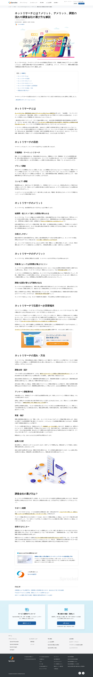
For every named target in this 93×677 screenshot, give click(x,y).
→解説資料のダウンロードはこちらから (25, 99)
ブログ (40, 661)
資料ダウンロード (27, 623)
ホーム (10, 635)
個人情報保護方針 (57, 659)
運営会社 (56, 668)
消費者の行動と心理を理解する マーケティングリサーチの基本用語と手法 (53, 556)
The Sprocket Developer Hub (31, 659)
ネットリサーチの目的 (23, 78)
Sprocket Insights (13, 647)
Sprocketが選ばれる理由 (53, 644)
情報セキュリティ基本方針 (58, 666)
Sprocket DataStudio (14, 644)
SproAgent (12, 649)
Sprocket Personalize (14, 641)
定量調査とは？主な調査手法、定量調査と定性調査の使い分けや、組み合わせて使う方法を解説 (39, 590)
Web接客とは (41, 659)
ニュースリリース (73, 647)
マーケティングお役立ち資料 (78, 1)
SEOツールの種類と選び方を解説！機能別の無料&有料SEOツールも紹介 (33, 595)
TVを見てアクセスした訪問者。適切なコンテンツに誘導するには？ (32, 592)
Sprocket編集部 (32, 574)
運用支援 (32, 641)
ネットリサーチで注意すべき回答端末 (27, 85)
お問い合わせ (81, 3)
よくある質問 (48, 2)
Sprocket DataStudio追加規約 (73, 659)
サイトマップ (56, 656)
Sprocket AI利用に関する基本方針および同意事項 (76, 666)
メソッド (32, 644)
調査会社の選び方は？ (23, 90)
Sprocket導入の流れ (52, 647)
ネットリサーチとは (23, 76)
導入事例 (42, 2)
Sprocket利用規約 (71, 656)
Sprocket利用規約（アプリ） (73, 661)
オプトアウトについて (57, 661)
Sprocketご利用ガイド (29, 656)
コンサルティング (33, 2)
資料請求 (75, 3)
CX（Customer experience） (44, 656)
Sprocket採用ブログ (44, 666)
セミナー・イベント (67, 1)
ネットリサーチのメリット (25, 81)
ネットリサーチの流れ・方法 (25, 88)
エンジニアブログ (44, 668)
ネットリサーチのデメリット (25, 83)
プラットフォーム (23, 2)
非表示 (23, 73)
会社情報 (55, 2)
